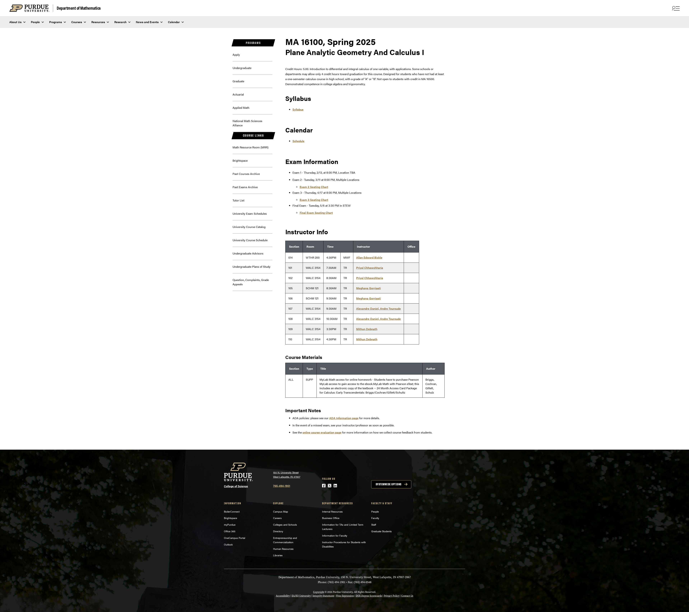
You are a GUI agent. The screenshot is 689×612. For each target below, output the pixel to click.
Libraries (278, 555)
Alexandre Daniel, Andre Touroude (378, 308)
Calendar (174, 22)
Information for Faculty (334, 535)
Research (120, 22)
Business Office (330, 518)
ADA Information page (343, 418)
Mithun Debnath (366, 329)
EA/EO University (301, 595)
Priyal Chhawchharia (369, 268)
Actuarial (238, 94)
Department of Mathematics (79, 8)
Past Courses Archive (246, 174)
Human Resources (283, 549)
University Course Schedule (250, 240)
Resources (98, 22)
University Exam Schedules (250, 213)
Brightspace (240, 160)
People (35, 22)
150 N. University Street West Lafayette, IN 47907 (286, 475)
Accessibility (283, 595)
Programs (55, 22)
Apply (236, 55)
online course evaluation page (322, 432)
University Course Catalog (249, 227)
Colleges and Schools (285, 524)
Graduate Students (381, 531)
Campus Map (280, 511)
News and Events (147, 22)
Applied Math (241, 108)
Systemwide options (388, 484)
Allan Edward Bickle (369, 257)
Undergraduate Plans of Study (251, 267)
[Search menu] (675, 8)
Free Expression (345, 595)
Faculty (375, 518)
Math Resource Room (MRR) (250, 147)
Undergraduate (242, 68)
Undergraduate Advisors (248, 253)
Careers (277, 518)
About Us (15, 22)
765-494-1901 (281, 486)
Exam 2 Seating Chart (314, 187)
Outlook (228, 544)
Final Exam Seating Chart (316, 213)
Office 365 (229, 531)
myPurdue (229, 524)
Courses (76, 22)
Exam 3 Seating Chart (314, 200)
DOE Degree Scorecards (369, 595)
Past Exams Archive (245, 187)
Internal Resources (332, 511)
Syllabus (297, 109)
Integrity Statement (323, 595)
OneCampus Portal (234, 538)
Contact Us (407, 595)
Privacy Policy (391, 595)
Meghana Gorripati (368, 288)
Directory (278, 531)
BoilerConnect (232, 511)
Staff (373, 524)
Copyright (318, 592)
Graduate (238, 81)
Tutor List (238, 200)
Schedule (298, 141)
